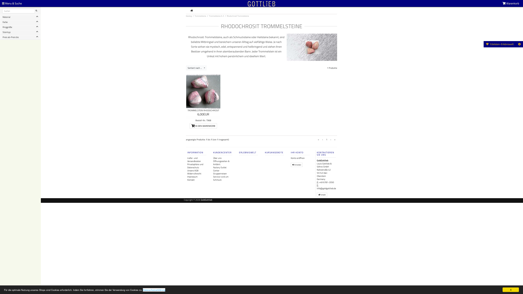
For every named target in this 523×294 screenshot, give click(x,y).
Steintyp (6, 32)
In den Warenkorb (205, 126)
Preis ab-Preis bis (11, 37)
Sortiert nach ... (195, 68)
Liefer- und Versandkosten (194, 159)
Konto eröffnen (298, 158)
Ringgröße (7, 27)
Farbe (5, 22)
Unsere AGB (192, 170)
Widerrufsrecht (194, 173)
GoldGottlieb (206, 199)
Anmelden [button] (297, 164)
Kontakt (191, 179)
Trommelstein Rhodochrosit (203, 110)
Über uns (217, 158)
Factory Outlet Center (219, 169)
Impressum (192, 176)
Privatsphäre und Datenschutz (195, 166)
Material (6, 17)
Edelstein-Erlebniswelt (501, 44)
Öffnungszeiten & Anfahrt (221, 163)
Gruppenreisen (220, 173)
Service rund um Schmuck (220, 178)
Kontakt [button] (323, 194)
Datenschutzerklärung (154, 290)
